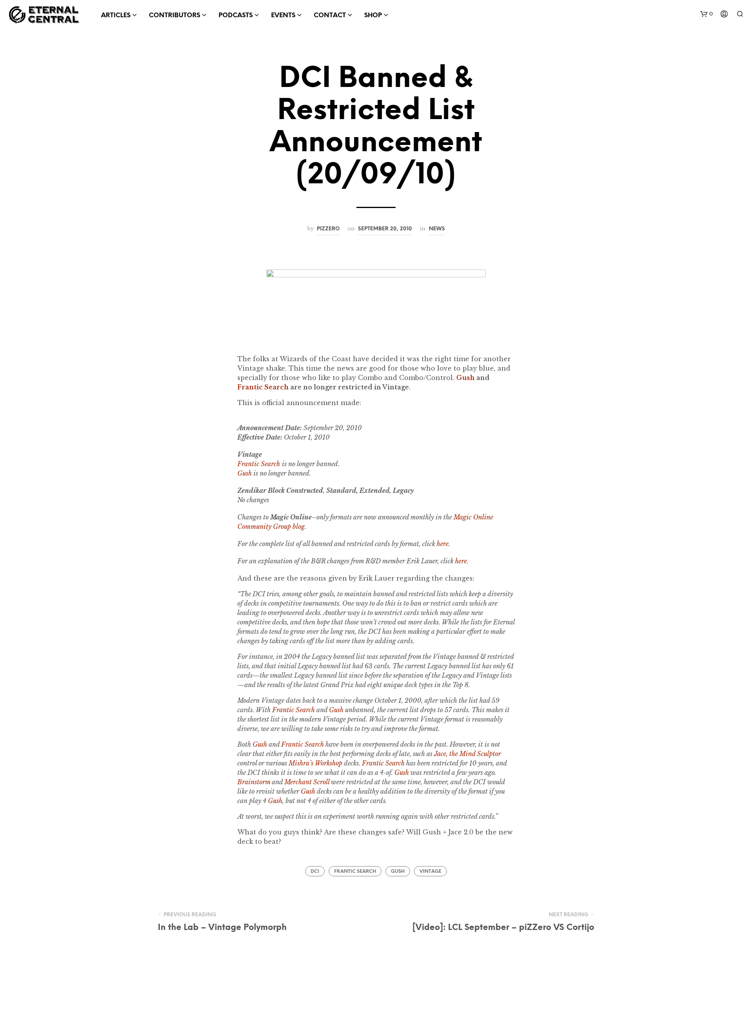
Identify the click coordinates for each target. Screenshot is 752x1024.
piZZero (328, 229)
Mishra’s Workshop (315, 763)
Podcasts (236, 15)
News (437, 229)
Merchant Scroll (306, 782)
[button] (706, 14)
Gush (336, 710)
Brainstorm (253, 782)
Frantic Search (263, 387)
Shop (373, 15)
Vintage (430, 871)
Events (283, 15)
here (442, 544)
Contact (330, 15)
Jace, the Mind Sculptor (467, 754)
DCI (315, 871)
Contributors (174, 15)
